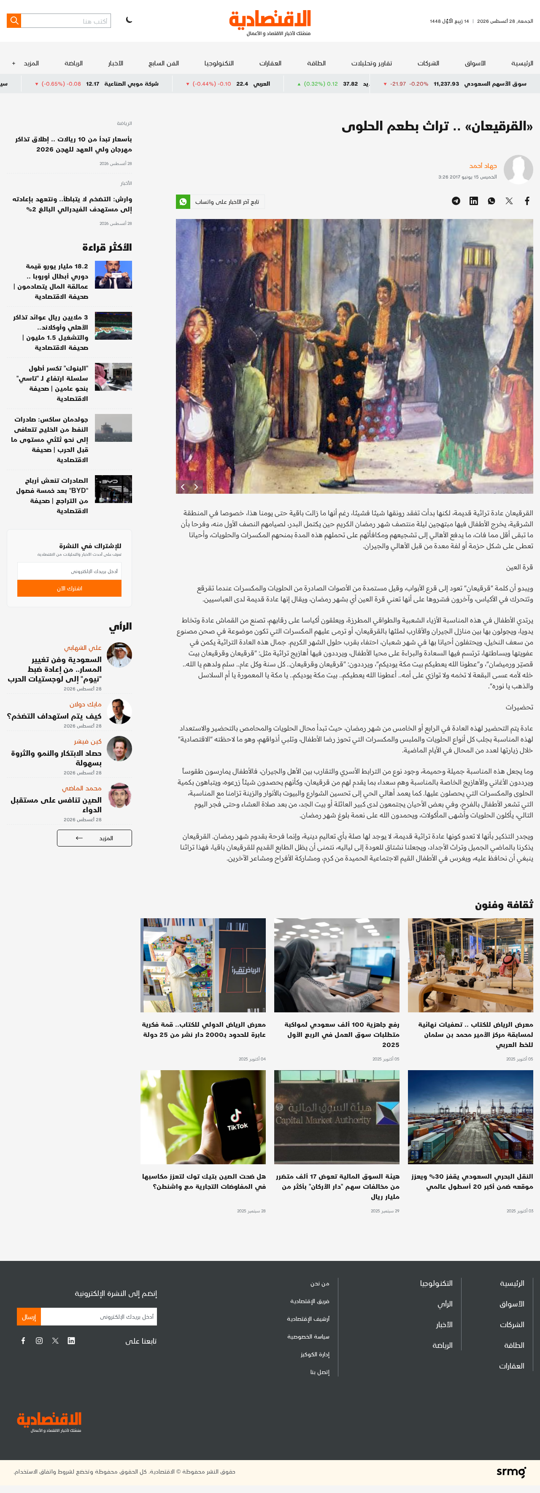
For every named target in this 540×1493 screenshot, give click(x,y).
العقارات (270, 63)
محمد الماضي (82, 788)
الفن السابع (163, 63)
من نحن (319, 1283)
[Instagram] (39, 1341)
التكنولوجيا (219, 63)
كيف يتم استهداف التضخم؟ (54, 715)
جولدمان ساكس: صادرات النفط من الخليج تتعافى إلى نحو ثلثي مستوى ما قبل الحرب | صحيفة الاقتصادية (49, 439)
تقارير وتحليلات (371, 63)
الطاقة (316, 63)
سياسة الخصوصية (308, 1336)
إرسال (29, 1316)
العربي (342, 83)
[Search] (14, 21)
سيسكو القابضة (68, 83)
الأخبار (115, 63)
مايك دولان (86, 704)
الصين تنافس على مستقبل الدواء (56, 804)
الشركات (428, 63)
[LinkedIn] (71, 1340)
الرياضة (74, 63)
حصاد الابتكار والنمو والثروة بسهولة (56, 757)
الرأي (445, 1303)
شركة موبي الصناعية (212, 83)
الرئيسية (522, 63)
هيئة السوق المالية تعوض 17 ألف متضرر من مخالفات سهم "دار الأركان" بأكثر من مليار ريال (338, 1186)
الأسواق (475, 63)
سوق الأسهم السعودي (495, 83)
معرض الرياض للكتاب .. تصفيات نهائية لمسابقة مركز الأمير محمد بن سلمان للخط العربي (475, 1034)
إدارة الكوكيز (315, 1354)
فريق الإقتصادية (309, 1300)
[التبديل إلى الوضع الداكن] (128, 21)
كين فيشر (88, 741)
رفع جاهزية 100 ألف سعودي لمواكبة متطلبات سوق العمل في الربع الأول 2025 (342, 1034)
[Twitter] (55, 1340)
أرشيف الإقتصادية (308, 1318)
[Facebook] (23, 1341)
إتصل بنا (319, 1371)
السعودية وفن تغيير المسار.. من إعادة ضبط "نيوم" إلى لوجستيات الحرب (55, 669)
